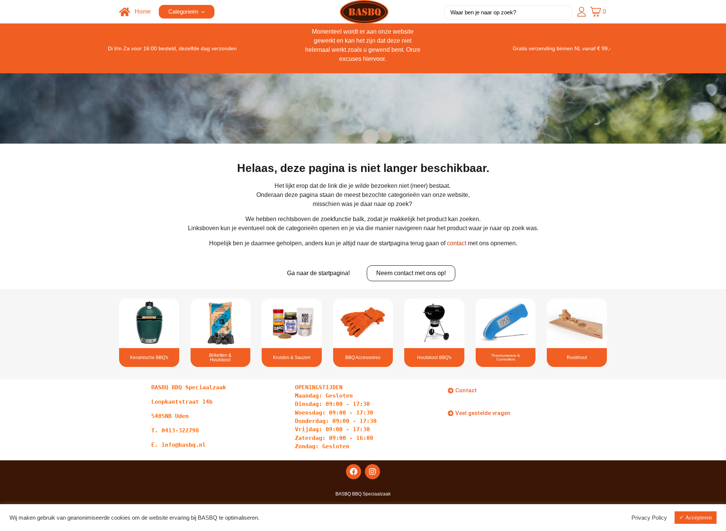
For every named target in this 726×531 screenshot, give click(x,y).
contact (456, 243)
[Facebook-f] (353, 471)
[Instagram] (372, 471)
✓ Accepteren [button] (695, 517)
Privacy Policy (649, 518)
